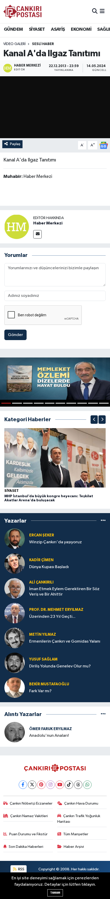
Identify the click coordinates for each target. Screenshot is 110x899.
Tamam (55, 892)
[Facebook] (23, 785)
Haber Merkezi (47, 223)
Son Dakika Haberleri (26, 847)
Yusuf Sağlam (43, 659)
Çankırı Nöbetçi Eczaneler (31, 803)
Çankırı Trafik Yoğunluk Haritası (79, 819)
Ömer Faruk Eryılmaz (50, 729)
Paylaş (15, 144)
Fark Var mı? (40, 691)
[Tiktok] (69, 785)
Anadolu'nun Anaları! (49, 735)
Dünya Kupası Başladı (49, 567)
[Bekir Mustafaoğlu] (14, 687)
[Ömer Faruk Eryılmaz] (14, 732)
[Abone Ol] (103, 145)
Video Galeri (14, 44)
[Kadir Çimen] (14, 563)
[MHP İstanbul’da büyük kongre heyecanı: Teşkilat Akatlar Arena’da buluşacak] (55, 458)
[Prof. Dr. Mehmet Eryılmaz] (14, 613)
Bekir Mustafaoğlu (49, 684)
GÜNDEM (13, 29)
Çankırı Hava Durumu (81, 803)
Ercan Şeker (41, 535)
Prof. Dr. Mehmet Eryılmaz (56, 610)
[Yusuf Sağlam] (14, 662)
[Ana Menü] (102, 11)
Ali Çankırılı (41, 582)
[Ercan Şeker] (14, 538)
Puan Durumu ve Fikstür (28, 834)
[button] (94, 419)
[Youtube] (60, 785)
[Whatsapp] (87, 785)
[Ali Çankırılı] (14, 588)
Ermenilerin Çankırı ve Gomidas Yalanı (64, 641)
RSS (20, 869)
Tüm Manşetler (75, 834)
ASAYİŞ (58, 29)
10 (104, 403)
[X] (32, 785)
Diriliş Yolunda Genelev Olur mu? (60, 666)
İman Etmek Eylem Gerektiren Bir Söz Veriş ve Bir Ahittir (64, 592)
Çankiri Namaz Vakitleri (29, 816)
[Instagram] (50, 785)
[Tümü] (103, 520)
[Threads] (78, 785)
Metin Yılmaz (42, 634)
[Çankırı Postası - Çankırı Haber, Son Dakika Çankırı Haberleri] (22, 11)
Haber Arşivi (74, 847)
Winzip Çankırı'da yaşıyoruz (55, 542)
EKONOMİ (81, 29)
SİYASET (37, 29)
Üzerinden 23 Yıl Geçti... (52, 616)
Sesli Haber (43, 44)
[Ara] (94, 11)
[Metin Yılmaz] (14, 638)
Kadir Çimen (41, 560)
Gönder (15, 335)
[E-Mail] (37, 234)
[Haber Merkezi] (16, 226)
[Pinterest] (41, 785)
